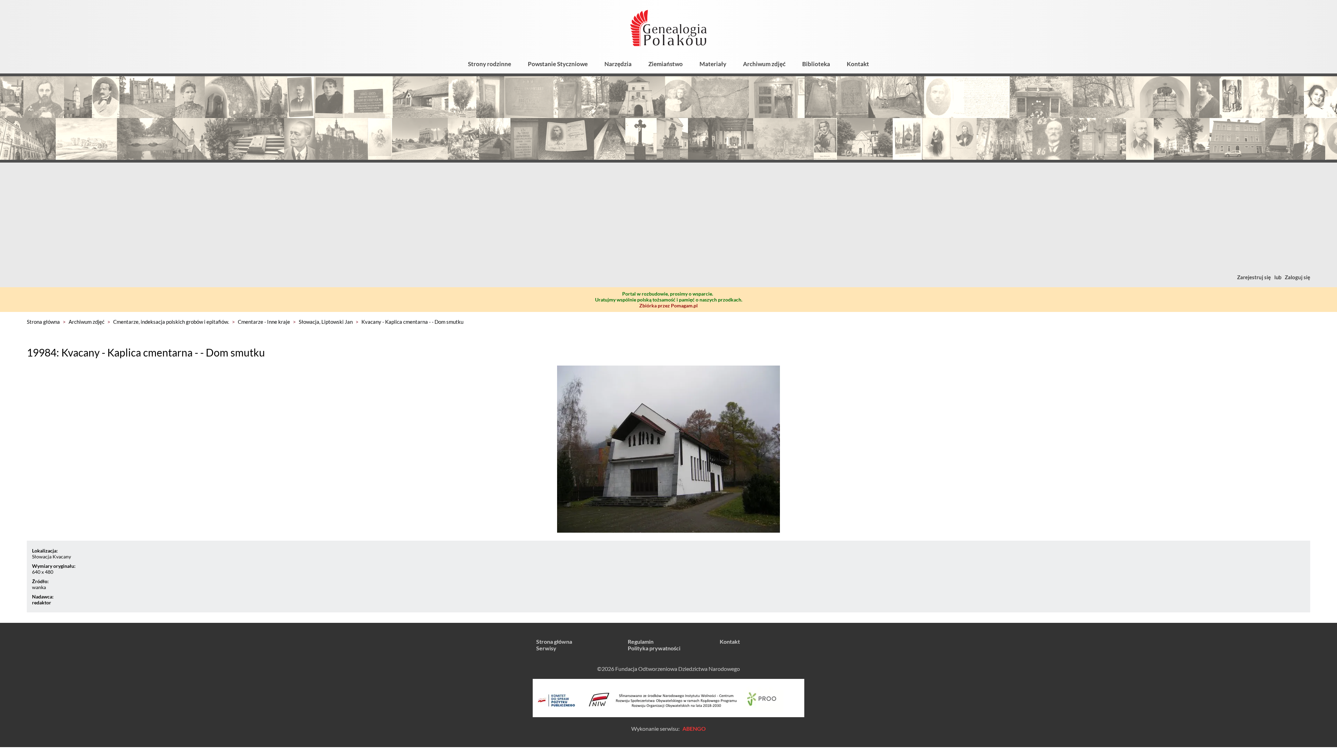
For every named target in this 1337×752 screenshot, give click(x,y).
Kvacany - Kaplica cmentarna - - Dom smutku (412, 322)
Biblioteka (816, 64)
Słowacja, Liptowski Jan (326, 322)
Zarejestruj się (1254, 277)
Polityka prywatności (654, 648)
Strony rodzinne (489, 64)
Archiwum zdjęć (764, 64)
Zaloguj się (1297, 277)
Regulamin (641, 641)
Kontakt (858, 64)
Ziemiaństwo (665, 64)
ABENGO (694, 728)
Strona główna (43, 322)
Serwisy (546, 648)
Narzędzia (618, 64)
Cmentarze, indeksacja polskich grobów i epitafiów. (171, 322)
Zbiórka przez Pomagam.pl (668, 305)
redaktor (41, 602)
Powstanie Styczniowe (558, 64)
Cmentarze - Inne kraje (264, 322)
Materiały (712, 64)
